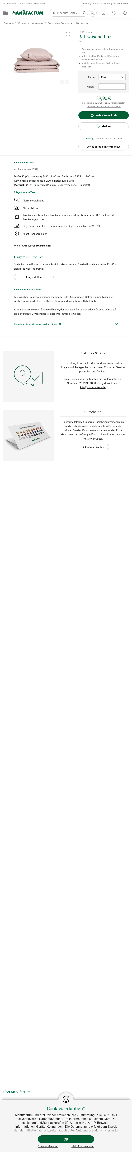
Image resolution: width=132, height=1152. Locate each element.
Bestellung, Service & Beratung (105, 3)
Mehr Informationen (82, 1146)
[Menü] (5, 12)
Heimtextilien (36, 23)
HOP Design (43, 245)
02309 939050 (87, 383)
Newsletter (39, 3)
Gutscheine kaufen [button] (93, 446)
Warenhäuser (9, 3)
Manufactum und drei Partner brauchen (42, 1115)
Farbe (91, 77)
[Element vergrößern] (67, 82)
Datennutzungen (50, 1119)
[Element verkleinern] (62, 82)
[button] (68, 34)
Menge (90, 86)
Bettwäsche (82, 23)
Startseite (9, 23)
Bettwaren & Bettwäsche (59, 23)
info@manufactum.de (93, 387)
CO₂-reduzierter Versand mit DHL (104, 106)
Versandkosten (117, 102)
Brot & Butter (25, 3)
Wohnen (22, 23)
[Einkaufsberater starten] (93, 13)
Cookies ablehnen (48, 1146)
